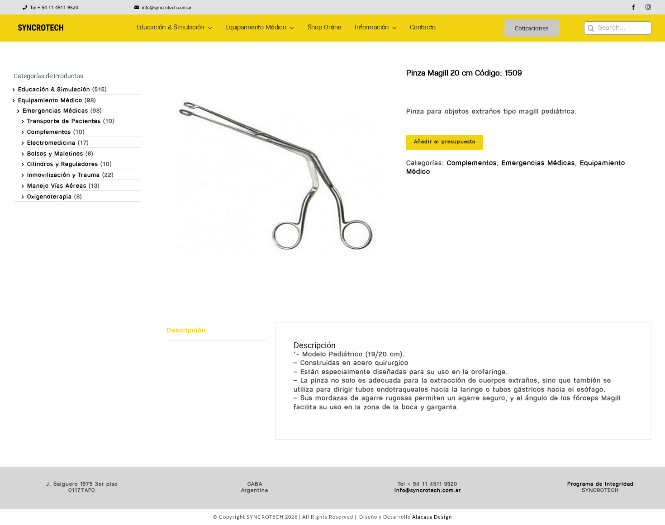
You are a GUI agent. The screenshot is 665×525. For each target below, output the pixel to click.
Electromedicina (51, 143)
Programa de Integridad (600, 484)
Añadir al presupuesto (444, 142)
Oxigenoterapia (49, 197)
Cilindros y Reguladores (62, 164)
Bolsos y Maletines (55, 154)
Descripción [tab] (186, 330)
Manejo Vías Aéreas (56, 186)
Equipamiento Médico (50, 101)
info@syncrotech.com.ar (427, 490)
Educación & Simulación (54, 90)
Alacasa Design (432, 517)
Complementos (472, 163)
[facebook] (633, 7)
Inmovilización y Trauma (63, 175)
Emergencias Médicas (538, 163)
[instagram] (648, 7)
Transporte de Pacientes (64, 121)
